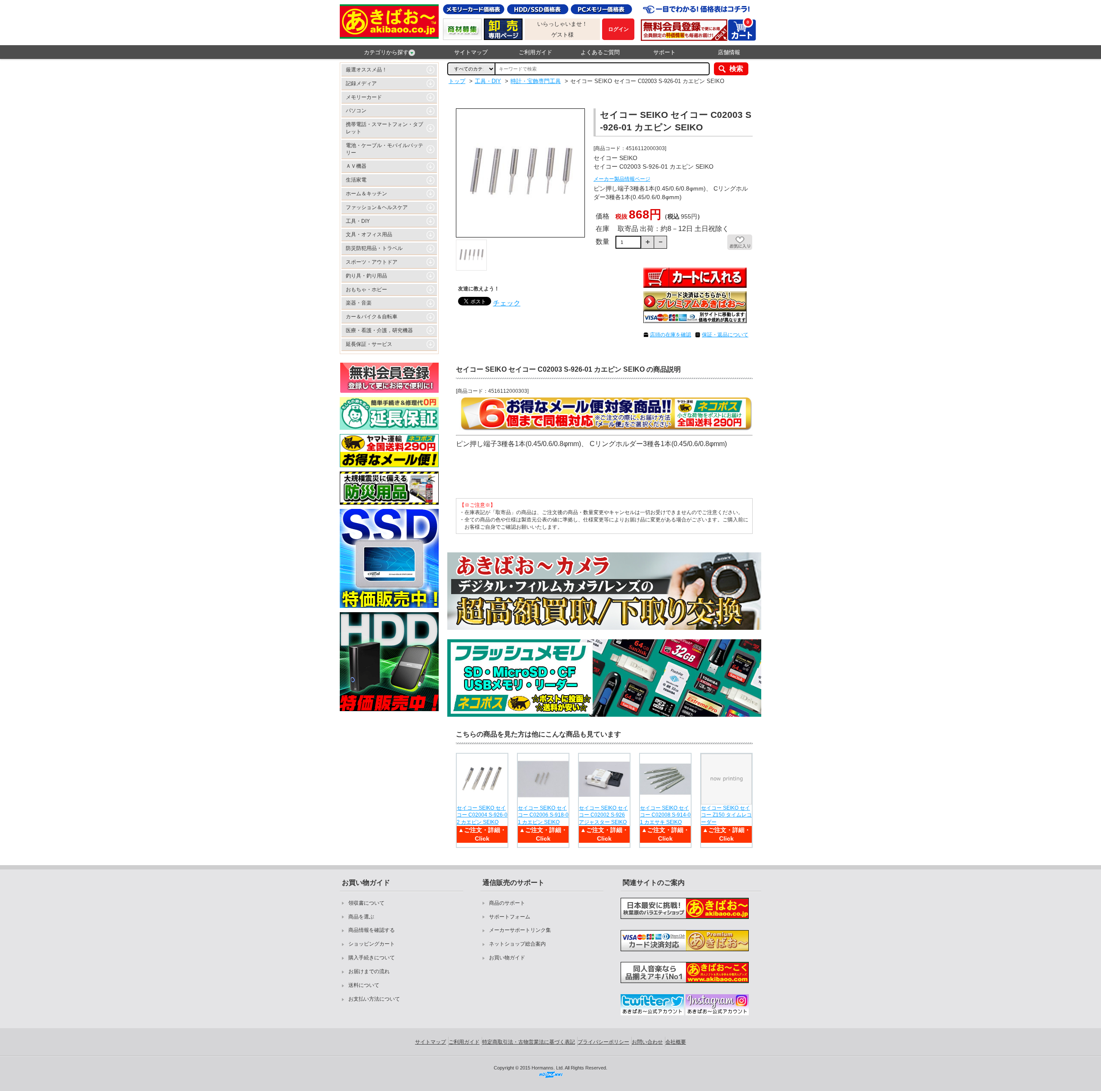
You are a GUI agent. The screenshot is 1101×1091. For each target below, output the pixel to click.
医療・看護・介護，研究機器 (379, 330)
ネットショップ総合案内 (517, 944)
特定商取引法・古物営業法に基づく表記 (528, 1042)
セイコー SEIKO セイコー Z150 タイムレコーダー (726, 815)
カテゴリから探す (386, 52)
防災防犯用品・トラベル (374, 248)
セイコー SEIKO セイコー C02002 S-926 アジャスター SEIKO (603, 815)
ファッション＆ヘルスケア (377, 207)
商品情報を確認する (371, 930)
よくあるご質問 (600, 52)
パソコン (356, 111)
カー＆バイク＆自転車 (371, 317)
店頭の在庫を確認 (670, 335)
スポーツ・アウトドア (371, 262)
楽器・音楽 (359, 303)
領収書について (366, 903)
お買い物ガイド (507, 958)
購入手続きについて (371, 958)
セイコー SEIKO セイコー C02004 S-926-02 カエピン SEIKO (482, 815)
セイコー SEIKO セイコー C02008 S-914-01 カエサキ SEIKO (665, 815)
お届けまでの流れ (369, 971)
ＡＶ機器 (356, 166)
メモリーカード (364, 97)
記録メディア (361, 83)
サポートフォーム (509, 917)
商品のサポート (507, 903)
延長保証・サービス (369, 344)
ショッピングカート (371, 944)
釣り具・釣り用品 (366, 276)
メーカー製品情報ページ (622, 179)
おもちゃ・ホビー (366, 290)
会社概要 (675, 1042)
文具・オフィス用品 (369, 234)
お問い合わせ (647, 1042)
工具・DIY (358, 221)
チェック (506, 303)
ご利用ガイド (535, 52)
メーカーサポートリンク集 (520, 930)
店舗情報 (729, 52)
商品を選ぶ (361, 917)
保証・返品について (725, 335)
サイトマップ (471, 52)
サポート (664, 52)
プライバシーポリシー (603, 1042)
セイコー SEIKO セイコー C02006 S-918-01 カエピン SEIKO (543, 815)
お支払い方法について (374, 999)
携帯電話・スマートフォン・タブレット (384, 128)
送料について (363, 985)
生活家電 (356, 180)
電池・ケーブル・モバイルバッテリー (384, 149)
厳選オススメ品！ (366, 70)
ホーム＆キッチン (366, 194)
